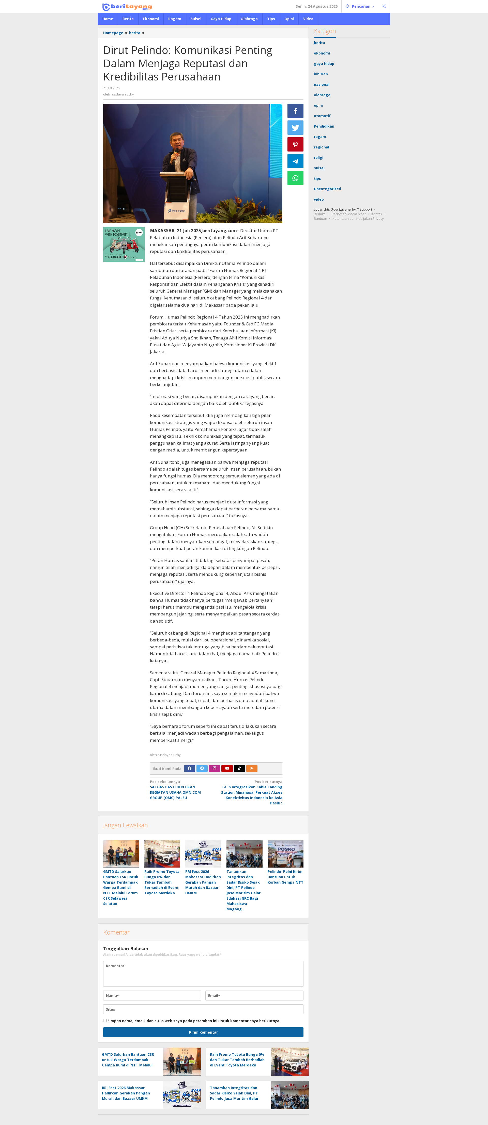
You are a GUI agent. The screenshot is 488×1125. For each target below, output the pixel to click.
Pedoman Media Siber (349, 214)
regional (321, 147)
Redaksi (320, 214)
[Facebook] (189, 768)
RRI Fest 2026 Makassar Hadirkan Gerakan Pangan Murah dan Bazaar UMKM (203, 882)
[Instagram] (214, 768)
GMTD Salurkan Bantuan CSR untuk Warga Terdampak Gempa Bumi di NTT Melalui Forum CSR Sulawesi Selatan (120, 887)
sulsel (319, 168)
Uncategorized (327, 188)
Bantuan (320, 218)
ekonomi (322, 53)
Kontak (376, 214)
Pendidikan (324, 126)
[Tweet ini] (295, 127)
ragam (320, 136)
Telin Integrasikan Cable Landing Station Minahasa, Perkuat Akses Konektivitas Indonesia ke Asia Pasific (251, 792)
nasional (321, 84)
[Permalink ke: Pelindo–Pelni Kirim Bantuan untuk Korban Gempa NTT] (286, 853)
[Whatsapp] (295, 178)
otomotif (322, 115)
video (319, 199)
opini (318, 105)
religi (318, 157)
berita (319, 42)
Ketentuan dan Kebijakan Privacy (358, 218)
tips (317, 178)
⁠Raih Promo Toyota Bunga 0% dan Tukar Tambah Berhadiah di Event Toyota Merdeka (161, 882)
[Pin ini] (295, 144)
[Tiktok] (239, 768)
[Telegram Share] (295, 161)
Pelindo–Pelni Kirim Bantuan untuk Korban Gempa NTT (285, 877)
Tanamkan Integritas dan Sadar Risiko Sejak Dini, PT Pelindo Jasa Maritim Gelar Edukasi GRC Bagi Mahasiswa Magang (236, 1098)
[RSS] (251, 768)
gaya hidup (324, 63)
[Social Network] (384, 6)
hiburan (321, 74)
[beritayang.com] (125, 6)
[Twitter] (202, 768)
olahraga (322, 94)
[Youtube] (227, 768)
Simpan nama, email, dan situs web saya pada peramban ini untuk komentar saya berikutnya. (194, 1020)
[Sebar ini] (295, 111)
